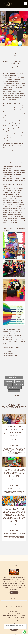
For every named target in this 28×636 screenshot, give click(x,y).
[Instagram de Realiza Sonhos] (15, 624)
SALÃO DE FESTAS (14, 387)
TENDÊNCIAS (14, 391)
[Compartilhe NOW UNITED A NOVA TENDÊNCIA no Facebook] (9, 395)
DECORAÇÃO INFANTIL (14, 378)
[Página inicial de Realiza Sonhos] (8, 4)
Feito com (14, 634)
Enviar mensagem (15, 613)
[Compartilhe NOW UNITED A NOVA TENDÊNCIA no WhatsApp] (12, 395)
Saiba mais (14, 593)
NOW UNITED (18, 384)
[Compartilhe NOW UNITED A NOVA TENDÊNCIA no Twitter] (15, 395)
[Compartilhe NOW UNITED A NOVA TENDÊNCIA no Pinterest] (18, 395)
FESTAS (7, 384)
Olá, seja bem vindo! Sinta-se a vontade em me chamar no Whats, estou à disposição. (14, 626)
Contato (14, 629)
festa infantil (19, 381)
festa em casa (8, 381)
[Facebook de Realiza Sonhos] (12, 624)
